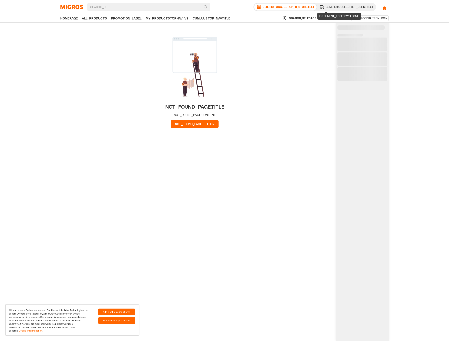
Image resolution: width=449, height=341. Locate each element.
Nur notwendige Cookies (116, 320)
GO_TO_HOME (71, 7)
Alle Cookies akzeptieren (116, 312)
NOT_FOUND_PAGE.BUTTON (194, 124)
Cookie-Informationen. (31, 330)
